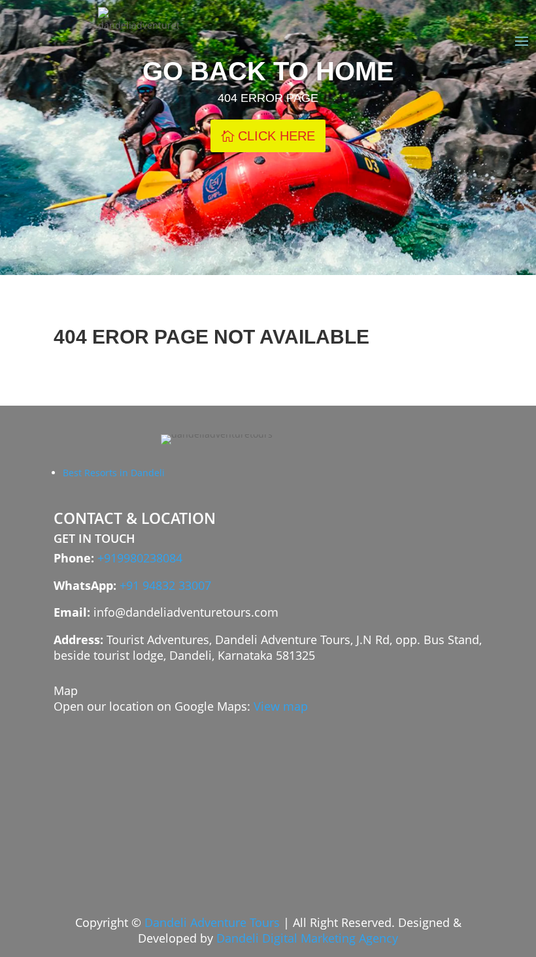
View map (281, 706)
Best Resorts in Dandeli (114, 472)
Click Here (276, 136)
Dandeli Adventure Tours (212, 922)
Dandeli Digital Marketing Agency (307, 938)
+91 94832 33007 (165, 585)
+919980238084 (139, 558)
